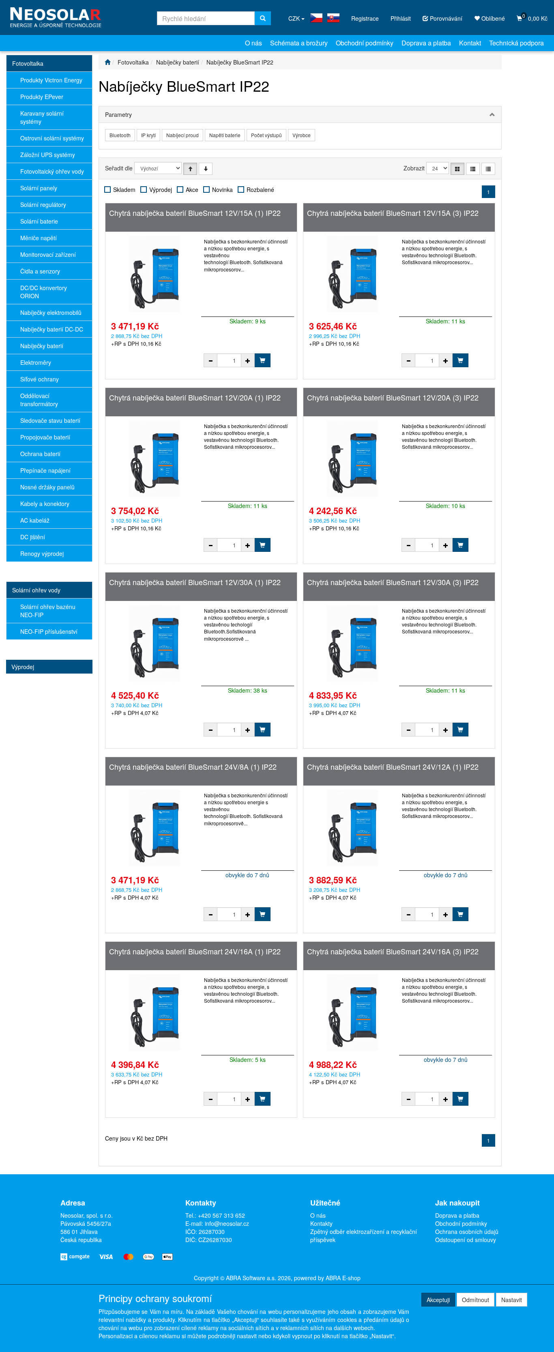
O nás (253, 42)
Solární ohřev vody (36, 590)
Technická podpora (516, 42)
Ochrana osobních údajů (466, 1231)
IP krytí (148, 134)
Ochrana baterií (40, 454)
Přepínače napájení (45, 470)
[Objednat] (262, 360)
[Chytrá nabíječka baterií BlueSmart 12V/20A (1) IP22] (154, 458)
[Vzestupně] (190, 169)
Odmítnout (475, 1300)
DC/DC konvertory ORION (43, 292)
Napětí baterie (224, 134)
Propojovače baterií (45, 437)
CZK (294, 18)
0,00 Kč (535, 17)
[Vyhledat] (263, 18)
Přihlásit (401, 18)
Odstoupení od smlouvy (465, 1240)
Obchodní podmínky (364, 42)
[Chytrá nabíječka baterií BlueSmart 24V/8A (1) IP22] (154, 828)
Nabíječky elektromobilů (51, 312)
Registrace (365, 18)
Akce (192, 189)
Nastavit (511, 1300)
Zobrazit (414, 168)
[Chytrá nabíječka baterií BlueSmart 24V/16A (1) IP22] (154, 1012)
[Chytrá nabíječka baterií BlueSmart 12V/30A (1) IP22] (154, 643)
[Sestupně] (206, 169)
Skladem (124, 189)
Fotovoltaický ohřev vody (52, 171)
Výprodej (22, 667)
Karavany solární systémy (42, 117)
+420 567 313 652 (221, 1215)
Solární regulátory (43, 204)
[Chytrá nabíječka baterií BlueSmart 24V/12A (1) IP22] (352, 828)
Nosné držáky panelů (47, 487)
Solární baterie (39, 221)
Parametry (118, 114)
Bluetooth (120, 134)
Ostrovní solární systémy (52, 138)
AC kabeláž (34, 520)
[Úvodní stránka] (107, 62)
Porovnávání (445, 18)
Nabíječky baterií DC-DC (51, 329)
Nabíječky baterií (41, 346)
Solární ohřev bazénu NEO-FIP (47, 611)
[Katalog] (457, 169)
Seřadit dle (119, 168)
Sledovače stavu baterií (50, 420)
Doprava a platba (426, 42)
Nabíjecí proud (182, 134)
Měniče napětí (38, 238)
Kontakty (321, 1223)
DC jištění (32, 537)
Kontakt (470, 42)
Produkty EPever (41, 97)
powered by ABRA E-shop (327, 1278)
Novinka (222, 189)
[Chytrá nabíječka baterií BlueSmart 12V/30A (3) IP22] (352, 643)
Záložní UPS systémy (47, 155)
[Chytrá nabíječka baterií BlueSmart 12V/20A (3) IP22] (352, 458)
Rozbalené (260, 189)
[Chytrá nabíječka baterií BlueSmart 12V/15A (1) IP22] (154, 274)
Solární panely (38, 188)
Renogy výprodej (42, 553)
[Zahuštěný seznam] (488, 169)
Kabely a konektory (44, 503)
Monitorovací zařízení (48, 254)
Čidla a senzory (40, 271)
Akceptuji (438, 1300)
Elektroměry (35, 362)
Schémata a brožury (299, 42)
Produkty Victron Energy (51, 80)
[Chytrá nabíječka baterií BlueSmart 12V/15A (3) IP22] (352, 274)
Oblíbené (492, 18)
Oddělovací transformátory (39, 400)
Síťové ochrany (39, 379)
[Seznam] (473, 169)
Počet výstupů (266, 134)
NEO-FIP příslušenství (48, 631)
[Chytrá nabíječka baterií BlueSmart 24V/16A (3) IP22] (352, 1012)
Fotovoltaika (27, 63)
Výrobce (301, 134)
